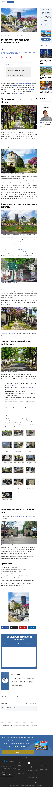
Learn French (20, 765)
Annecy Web (43, 785)
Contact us (42, 768)
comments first (33, 703)
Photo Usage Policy (43, 765)
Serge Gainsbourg (20, 93)
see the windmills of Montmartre (25, 147)
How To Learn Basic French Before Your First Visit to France (46, 93)
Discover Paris (20, 769)
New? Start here (20, 762)
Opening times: (11, 77)
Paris (31, 83)
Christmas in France (21, 773)
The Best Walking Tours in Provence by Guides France (45, 77)
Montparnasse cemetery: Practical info (15, 75)
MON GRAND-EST (31, 767)
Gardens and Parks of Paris (17, 52)
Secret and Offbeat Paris (5, 53)
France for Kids (20, 766)
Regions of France (21, 770)
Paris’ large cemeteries (24, 249)
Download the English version (8, 333)
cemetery (15, 85)
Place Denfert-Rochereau (28, 243)
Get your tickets (20, 768)
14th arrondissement (24, 83)
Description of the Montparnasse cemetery (16, 70)
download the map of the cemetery (23, 516)
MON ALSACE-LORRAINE (32, 776)
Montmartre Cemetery (28, 251)
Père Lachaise (7, 253)
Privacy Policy (42, 770)
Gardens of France (26, 52)
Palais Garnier (8, 411)
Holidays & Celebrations (22, 772)
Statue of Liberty (31, 387)
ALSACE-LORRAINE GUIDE (32, 770)
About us (41, 762)
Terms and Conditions (43, 769)
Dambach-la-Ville (14, 385)
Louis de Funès (17, 419)
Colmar (11, 389)
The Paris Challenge (14, 53)
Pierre (5, 684)
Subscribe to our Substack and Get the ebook (45, 24)
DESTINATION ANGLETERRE (32, 768)
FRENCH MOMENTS (31, 774)
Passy (21, 255)
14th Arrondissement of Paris (6, 52)
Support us (42, 766)
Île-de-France (32, 52)
